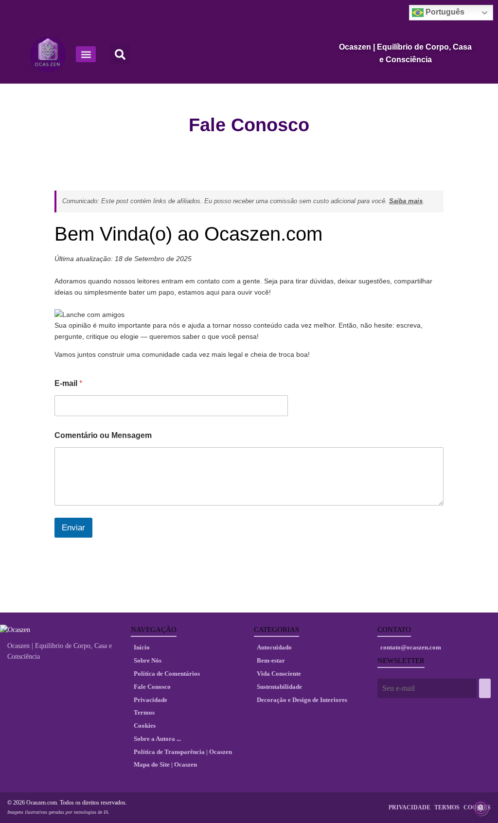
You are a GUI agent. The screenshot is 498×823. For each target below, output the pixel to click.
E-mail (68, 383)
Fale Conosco (152, 686)
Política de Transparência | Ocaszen (183, 751)
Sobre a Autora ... (157, 738)
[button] (86, 54)
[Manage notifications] (480, 808)
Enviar (73, 527)
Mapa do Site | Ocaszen (165, 764)
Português (444, 12)
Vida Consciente (279, 673)
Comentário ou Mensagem (103, 435)
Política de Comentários (167, 673)
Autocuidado (274, 647)
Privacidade (150, 699)
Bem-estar (271, 660)
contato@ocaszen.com (410, 647)
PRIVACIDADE (409, 807)
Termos (144, 712)
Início (142, 647)
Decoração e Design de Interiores (302, 699)
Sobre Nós (147, 660)
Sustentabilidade (279, 686)
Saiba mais (406, 201)
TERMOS (447, 807)
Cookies (145, 725)
